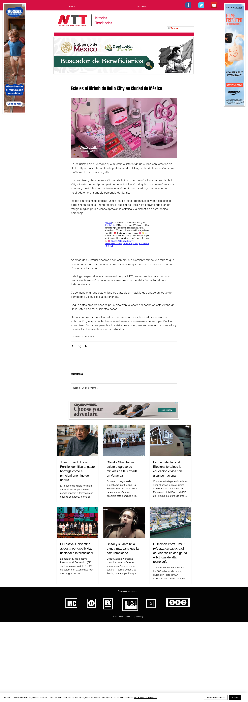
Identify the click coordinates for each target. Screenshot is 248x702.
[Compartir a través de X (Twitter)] (79, 346)
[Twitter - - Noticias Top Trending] (201, 5)
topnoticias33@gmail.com (130, 620)
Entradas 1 (76, 336)
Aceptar (235, 697)
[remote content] (124, 234)
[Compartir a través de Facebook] (72, 346)
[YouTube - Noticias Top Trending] (214, 5)
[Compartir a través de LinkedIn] (86, 346)
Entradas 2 (89, 336)
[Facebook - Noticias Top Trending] (188, 5)
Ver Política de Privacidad (145, 697)
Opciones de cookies (215, 697)
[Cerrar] (244, 697)
